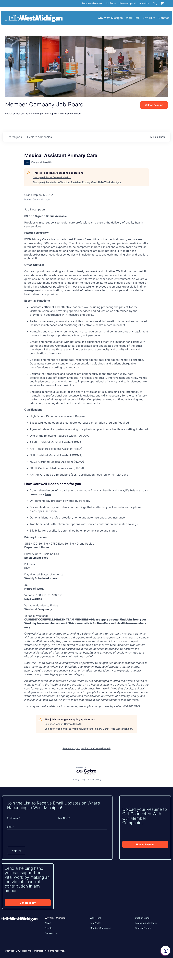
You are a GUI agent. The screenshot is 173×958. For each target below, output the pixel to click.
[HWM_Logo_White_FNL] (33, 15)
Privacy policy (78, 779)
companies (39, 137)
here (48, 494)
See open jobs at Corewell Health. (52, 177)
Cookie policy (94, 779)
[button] (165, 950)
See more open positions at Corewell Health (86, 748)
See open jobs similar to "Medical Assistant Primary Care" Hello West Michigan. (77, 182)
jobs (14, 137)
